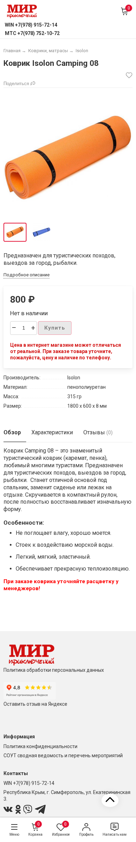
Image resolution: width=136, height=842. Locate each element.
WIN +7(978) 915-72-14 (28, 783)
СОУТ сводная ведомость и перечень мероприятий (63, 755)
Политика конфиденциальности (40, 746)
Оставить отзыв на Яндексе (35, 704)
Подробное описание (26, 274)
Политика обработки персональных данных (53, 670)
